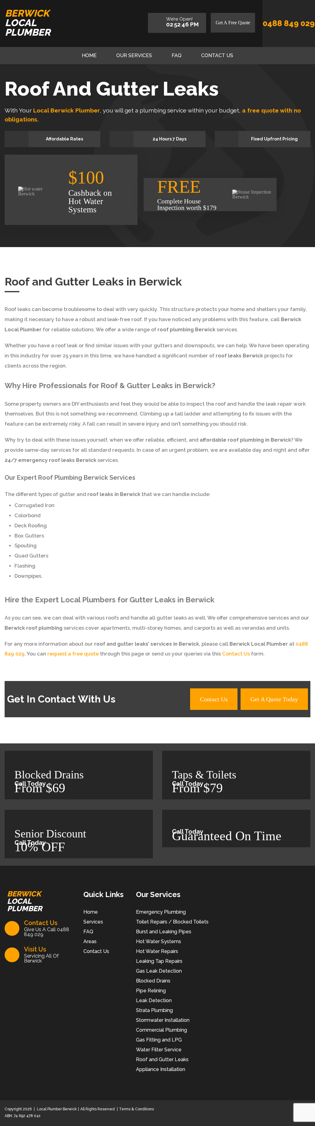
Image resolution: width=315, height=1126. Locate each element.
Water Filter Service (158, 1050)
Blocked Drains (153, 981)
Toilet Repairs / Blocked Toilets (172, 922)
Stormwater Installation (162, 1020)
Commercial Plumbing (161, 1030)
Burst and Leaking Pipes (163, 932)
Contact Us (217, 55)
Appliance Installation (160, 1069)
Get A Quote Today (274, 699)
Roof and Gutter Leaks (162, 1059)
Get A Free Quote (233, 22)
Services (93, 922)
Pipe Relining (151, 991)
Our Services (134, 55)
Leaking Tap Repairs (159, 961)
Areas (90, 941)
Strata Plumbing (154, 1010)
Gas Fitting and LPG (159, 1040)
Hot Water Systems (158, 941)
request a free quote (73, 654)
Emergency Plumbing (161, 912)
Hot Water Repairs (157, 951)
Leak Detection (154, 1000)
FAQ (176, 55)
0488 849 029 (289, 23)
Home (89, 55)
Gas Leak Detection (159, 971)
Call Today (30, 783)
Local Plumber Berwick (56, 1109)
